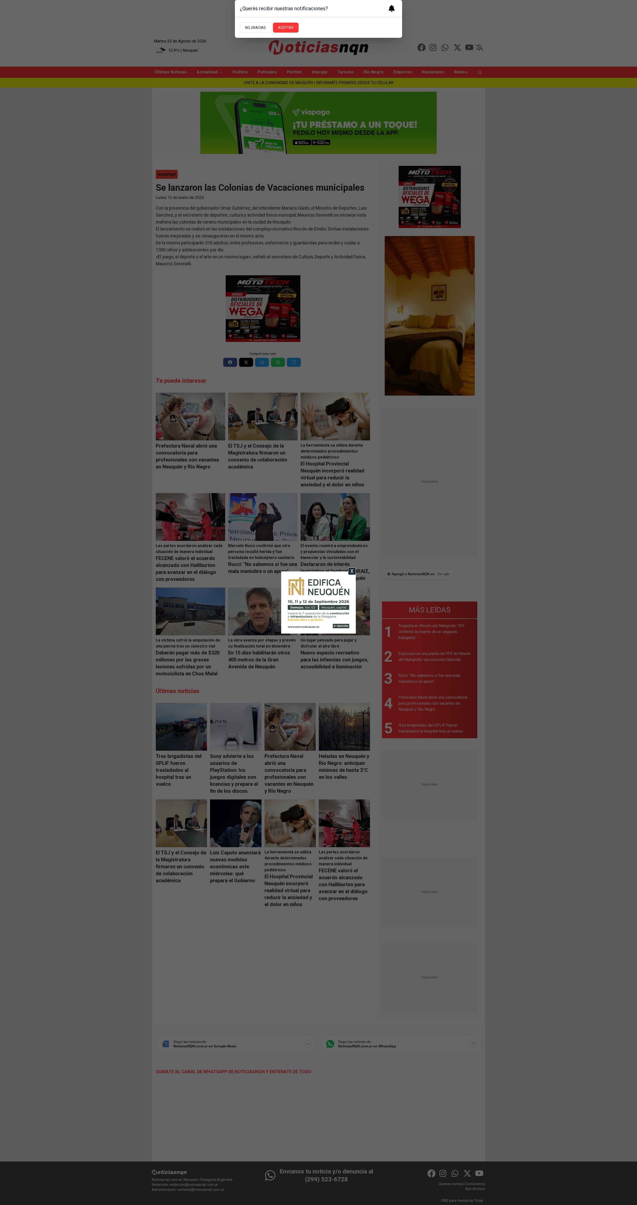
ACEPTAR (286, 28)
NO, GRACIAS (255, 28)
